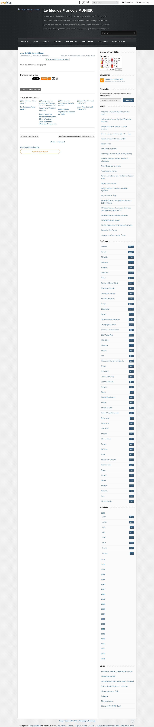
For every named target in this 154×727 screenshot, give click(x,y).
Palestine (104, 345)
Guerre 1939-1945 (107, 382)
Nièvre (103, 480)
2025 (103, 560)
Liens (35, 41)
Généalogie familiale (108, 293)
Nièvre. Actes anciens (108, 183)
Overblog (91, 721)
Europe (103, 304)
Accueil (24, 41)
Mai (103, 532)
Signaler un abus (81, 726)
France (103, 366)
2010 (103, 634)
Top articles (62, 726)
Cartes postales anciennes (110, 319)
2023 (103, 569)
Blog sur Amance (107, 701)
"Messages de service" (109, 171)
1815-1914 (104, 371)
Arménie (104, 434)
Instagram (104, 696)
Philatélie (104, 257)
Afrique (103, 402)
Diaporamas (87, 41)
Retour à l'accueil (58, 142)
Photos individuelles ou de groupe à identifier (116, 225)
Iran (102, 356)
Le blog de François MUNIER (68, 10)
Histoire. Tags (106, 144)
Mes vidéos (103, 41)
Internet (103, 475)
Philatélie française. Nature (110, 220)
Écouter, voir (118, 41)
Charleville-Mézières (108, 397)
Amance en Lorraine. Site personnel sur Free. (117, 671)
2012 (103, 624)
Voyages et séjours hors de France (113, 235)
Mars (104, 543)
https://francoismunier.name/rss (115, 81)
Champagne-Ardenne (108, 325)
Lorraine (104, 247)
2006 (103, 654)
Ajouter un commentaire (40, 151)
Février (104, 548)
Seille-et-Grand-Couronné (110, 413)
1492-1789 (104, 428)
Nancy (103, 278)
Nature (103, 392)
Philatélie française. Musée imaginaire (114, 215)
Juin (103, 527)
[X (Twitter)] (83, 2)
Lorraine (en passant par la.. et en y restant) (116, 154)
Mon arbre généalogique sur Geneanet (114, 686)
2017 (103, 599)
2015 (103, 609)
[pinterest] (87, 2)
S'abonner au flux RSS (114, 79)
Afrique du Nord (106, 408)
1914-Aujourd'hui (107, 335)
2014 (103, 614)
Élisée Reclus (106, 439)
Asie (102, 496)
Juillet (104, 522)
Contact (70, 726)
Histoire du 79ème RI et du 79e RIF (113, 139)
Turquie (103, 444)
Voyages (104, 267)
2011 (103, 629)
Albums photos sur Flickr (110, 691)
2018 (103, 594)
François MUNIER (35, 726)
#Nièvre (83, 55)
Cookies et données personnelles (108, 726)
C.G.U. (92, 726)
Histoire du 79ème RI (108, 460)
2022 (103, 574)
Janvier (104, 553)
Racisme (104, 449)
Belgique (104, 486)
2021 (103, 579)
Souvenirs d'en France (109, 230)
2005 (103, 659)
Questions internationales (110, 330)
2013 (103, 619)
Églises (103, 314)
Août (104, 517)
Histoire (103, 252)
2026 (103, 513)
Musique (104, 491)
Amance (45, 41)
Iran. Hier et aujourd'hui (109, 149)
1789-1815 (104, 340)
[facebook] (79, 2)
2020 (103, 584)
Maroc (103, 470)
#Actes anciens (90, 55)
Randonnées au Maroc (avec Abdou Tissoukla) (117, 681)
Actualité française (107, 299)
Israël (103, 454)
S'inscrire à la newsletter (30, 89)
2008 (103, 644)
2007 (103, 649)
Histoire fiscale (106, 501)
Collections (105, 423)
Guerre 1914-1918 (107, 376)
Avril (104, 537)
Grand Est (104, 273)
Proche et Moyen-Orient (109, 283)
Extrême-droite (106, 465)
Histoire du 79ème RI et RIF (65, 41)
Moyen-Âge (105, 418)
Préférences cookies (128, 726)
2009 (103, 639)
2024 (103, 565)
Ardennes (104, 262)
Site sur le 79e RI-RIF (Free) (111, 706)
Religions (104, 387)
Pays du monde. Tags (108, 196)
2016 (103, 604)
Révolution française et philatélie (112, 361)
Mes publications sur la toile (111, 166)
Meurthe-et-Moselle (108, 288)
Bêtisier (103, 350)
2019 (103, 589)
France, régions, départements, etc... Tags (116, 134)
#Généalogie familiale (74, 55)
